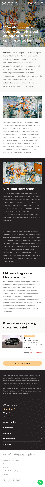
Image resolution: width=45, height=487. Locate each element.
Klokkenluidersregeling (10, 471)
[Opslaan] (20, 337)
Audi (5, 52)
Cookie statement (9, 464)
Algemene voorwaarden (11, 460)
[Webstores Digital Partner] (9, 3)
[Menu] (41, 3)
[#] (4, 480)
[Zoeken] (35, 3)
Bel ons (5, 474)
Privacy (5, 467)
